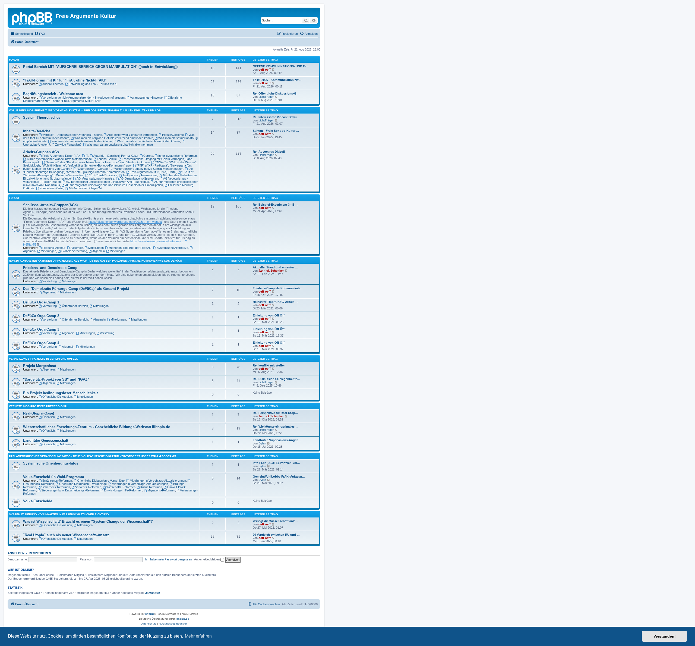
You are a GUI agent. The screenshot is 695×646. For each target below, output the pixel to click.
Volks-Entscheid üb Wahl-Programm (53, 477)
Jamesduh (152, 592)
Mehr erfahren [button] (198, 636)
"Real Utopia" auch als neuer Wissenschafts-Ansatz (66, 535)
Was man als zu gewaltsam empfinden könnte (82, 141)
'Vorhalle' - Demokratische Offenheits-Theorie (72, 134)
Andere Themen (53, 84)
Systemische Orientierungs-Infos (50, 463)
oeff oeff (264, 69)
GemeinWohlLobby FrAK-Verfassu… (279, 476)
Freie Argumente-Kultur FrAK (61, 155)
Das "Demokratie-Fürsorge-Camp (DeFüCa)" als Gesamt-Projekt (76, 289)
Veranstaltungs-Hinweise (146, 97)
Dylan (262, 443)
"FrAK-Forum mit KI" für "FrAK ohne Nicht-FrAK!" (64, 80)
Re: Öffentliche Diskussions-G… (276, 93)
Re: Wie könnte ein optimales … (275, 426)
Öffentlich (48, 417)
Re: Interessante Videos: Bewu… (276, 117)
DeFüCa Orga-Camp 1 (41, 302)
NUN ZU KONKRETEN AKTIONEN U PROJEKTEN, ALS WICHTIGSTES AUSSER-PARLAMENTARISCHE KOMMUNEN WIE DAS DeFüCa (95, 260)
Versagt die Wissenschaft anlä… (275, 521)
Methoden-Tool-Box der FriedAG (130, 247)
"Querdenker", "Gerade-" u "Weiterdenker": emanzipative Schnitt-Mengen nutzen (130, 168)
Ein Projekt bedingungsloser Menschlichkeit (60, 393)
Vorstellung (49, 281)
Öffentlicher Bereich (75, 306)
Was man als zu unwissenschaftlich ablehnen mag (120, 144)
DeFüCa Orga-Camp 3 (41, 329)
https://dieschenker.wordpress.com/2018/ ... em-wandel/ (125, 221)
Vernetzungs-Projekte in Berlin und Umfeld (43, 358)
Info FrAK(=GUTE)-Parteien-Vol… (276, 463)
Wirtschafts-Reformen (120, 487)
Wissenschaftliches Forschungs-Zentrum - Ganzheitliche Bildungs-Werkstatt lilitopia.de (96, 427)
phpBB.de (182, 618)
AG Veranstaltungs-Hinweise (95, 178)
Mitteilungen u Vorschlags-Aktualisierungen (158, 480)
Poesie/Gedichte (173, 134)
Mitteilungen (96, 247)
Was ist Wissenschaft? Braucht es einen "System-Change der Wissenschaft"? (88, 521)
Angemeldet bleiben (207, 559)
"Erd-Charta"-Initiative (103, 175)
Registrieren (40, 553)
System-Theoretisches (41, 117)
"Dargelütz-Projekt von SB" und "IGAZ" (56, 379)
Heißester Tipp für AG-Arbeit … (275, 301)
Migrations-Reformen (161, 490)
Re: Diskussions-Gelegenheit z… (276, 379)
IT (87, 155)
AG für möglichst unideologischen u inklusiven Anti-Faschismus (107, 181)
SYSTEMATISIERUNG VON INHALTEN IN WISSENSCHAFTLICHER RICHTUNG (59, 514)
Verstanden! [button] (664, 636)
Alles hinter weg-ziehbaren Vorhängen (132, 134)
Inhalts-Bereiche (36, 131)
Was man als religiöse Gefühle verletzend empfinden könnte (113, 138)
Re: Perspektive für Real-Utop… (275, 413)
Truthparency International (139, 175)
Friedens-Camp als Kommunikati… (278, 288)
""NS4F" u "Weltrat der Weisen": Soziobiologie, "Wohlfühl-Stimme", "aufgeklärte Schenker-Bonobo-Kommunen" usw (110, 164)
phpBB (149, 613)
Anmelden (16, 553)
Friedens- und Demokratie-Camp (50, 268)
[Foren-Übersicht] (32, 17)
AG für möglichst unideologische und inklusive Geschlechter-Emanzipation (114, 185)
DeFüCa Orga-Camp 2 (41, 316)
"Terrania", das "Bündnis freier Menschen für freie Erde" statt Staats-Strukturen (98, 162)
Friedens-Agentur (53, 247)
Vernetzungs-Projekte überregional (38, 406)
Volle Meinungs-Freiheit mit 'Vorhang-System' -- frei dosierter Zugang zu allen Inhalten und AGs (85, 110)
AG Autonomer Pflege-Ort (85, 188)
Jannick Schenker (271, 270)
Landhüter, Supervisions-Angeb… (277, 440)
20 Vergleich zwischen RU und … (276, 534)
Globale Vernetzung (74, 251)
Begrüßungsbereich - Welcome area (53, 94)
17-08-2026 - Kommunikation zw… (277, 79)
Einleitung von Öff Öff (269, 315)
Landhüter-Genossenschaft (45, 440)
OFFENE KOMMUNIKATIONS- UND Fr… (281, 66)
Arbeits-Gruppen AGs (41, 152)
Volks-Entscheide (37, 501)
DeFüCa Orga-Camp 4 (41, 343)
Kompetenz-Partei (51, 188)
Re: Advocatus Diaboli (269, 151)
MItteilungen (85, 396)
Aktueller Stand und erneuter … (275, 267)
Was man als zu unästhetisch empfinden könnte (148, 141)
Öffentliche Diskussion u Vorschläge (101, 480)
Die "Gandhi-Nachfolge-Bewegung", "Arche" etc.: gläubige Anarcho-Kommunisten (108, 170)
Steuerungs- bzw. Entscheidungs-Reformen (70, 490)
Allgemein (77, 247)
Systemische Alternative (172, 247)
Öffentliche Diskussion (57, 396)
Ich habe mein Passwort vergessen (168, 559)
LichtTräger (266, 96)
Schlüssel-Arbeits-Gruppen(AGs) (50, 205)
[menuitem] (39, 33)
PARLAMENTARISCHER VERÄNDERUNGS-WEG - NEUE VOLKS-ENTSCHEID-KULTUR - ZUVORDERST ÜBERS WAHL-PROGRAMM (92, 456)
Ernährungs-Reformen (57, 480)
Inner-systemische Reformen (177, 155)
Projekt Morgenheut (39, 366)
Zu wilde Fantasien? (68, 144)
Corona (148, 155)
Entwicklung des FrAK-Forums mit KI (93, 84)
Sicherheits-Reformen (55, 487)
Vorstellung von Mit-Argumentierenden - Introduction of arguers (83, 97)
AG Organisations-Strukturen (138, 178)
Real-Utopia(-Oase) (38, 413)
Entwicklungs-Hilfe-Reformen (123, 490)
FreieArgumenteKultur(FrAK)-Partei (153, 172)
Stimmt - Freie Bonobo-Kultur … (276, 130)
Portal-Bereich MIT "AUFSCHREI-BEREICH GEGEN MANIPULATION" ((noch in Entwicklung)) (100, 67)
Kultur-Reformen (151, 487)
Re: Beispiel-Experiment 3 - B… (275, 204)
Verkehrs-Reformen (88, 487)
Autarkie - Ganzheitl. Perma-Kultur (115, 155)
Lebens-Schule (107, 159)
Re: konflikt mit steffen (269, 365)
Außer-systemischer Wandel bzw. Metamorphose (59, 159)
